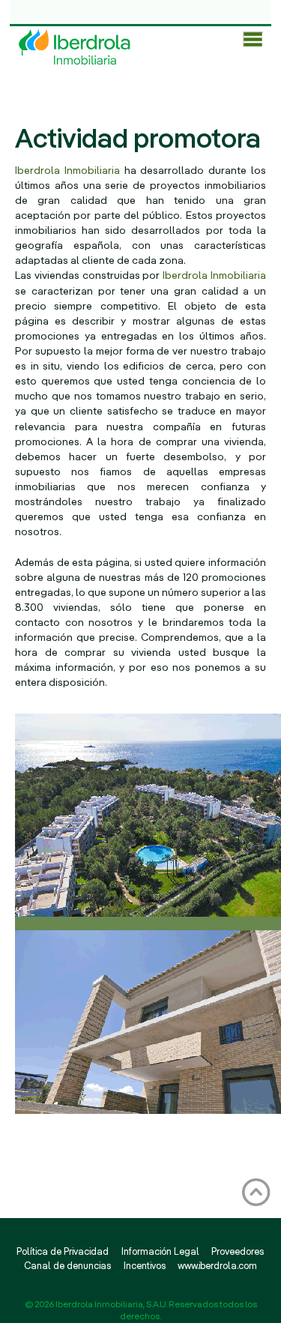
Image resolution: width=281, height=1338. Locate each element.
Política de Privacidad (62, 1252)
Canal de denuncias (67, 1266)
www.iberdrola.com (217, 1266)
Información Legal (160, 1252)
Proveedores (237, 1252)
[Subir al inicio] (256, 1192)
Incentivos (145, 1266)
